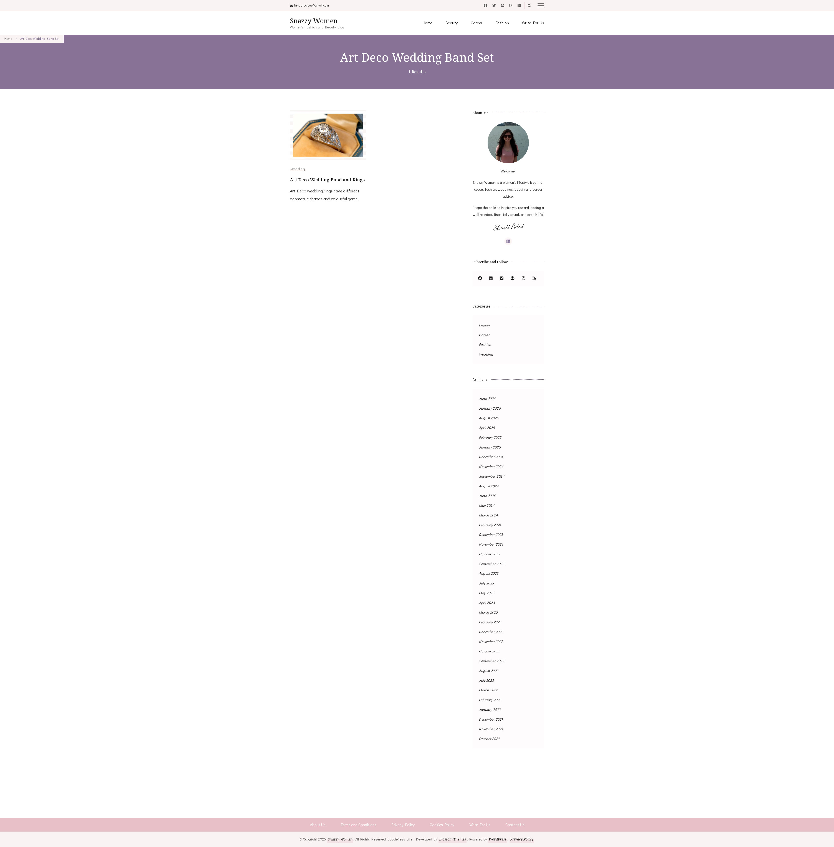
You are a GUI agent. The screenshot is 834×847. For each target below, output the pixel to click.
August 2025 (489, 417)
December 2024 (491, 456)
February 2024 (490, 525)
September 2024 (491, 476)
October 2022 (489, 651)
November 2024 (491, 466)
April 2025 (487, 427)
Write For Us (533, 22)
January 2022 (489, 709)
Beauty (451, 22)
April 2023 (487, 602)
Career (477, 22)
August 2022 (488, 670)
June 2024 (487, 495)
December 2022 (491, 631)
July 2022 (486, 680)
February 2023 (490, 622)
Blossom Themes (452, 839)
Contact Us (514, 824)
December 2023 (491, 534)
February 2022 (490, 699)
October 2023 (489, 554)
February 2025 (490, 437)
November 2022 (491, 641)
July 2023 (486, 583)
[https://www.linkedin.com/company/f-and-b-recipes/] (490, 278)
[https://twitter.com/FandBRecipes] (501, 278)
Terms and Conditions (358, 824)
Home (427, 22)
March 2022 (488, 690)
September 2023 (491, 563)
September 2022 (491, 660)
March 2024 (488, 515)
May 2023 (486, 593)
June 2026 (487, 398)
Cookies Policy (442, 824)
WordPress (497, 839)
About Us (317, 824)
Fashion (502, 22)
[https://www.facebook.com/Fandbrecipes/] (480, 278)
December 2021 (491, 719)
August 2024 (489, 486)
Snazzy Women (314, 21)
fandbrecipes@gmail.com (311, 5)
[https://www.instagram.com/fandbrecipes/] (523, 278)
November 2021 (491, 728)
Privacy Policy (403, 824)
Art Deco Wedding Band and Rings (327, 180)
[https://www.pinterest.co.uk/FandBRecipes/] (512, 278)
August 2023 (488, 573)
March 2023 (488, 612)
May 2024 (486, 505)
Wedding (298, 168)
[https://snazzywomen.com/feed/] (534, 278)
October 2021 (489, 738)
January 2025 (490, 447)
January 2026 (490, 408)
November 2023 (491, 544)
